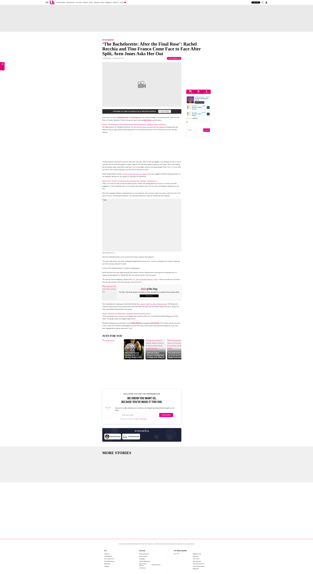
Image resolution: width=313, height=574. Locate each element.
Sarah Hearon (107, 58)
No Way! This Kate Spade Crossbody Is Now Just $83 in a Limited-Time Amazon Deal (149, 292)
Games (102, 2)
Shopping (96, 2)
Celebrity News (60, 2)
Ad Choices (142, 568)
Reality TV (116, 2)
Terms (136, 418)
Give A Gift (196, 559)
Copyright (142, 559)
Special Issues (197, 561)
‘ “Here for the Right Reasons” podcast (145, 279)
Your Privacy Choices (143, 564)
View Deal (149, 296)
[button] (262, 2)
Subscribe (255, 2)
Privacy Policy (143, 418)
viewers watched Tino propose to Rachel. (135, 174)
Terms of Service (144, 554)
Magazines (108, 2)
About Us (107, 554)
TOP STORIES (173, 58)
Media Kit (107, 564)
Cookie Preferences (144, 561)
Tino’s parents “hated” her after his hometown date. (152, 304)
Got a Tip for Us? (109, 559)
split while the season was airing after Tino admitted (148, 127)
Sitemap (106, 566)
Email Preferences (109, 561)
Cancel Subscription (199, 566)
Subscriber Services (198, 564)
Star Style (79, 2)
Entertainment (70, 2)
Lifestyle (85, 2)
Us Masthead (108, 556)
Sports (91, 2)
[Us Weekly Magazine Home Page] (52, 2)
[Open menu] (47, 2)
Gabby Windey (136, 323)
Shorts (122, 2)
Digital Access (197, 554)
